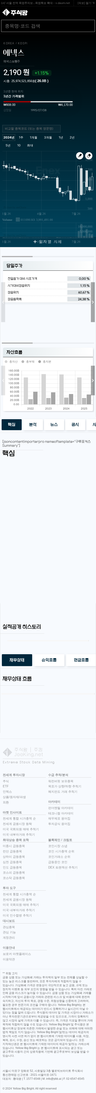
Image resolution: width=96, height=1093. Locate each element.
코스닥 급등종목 (14, 878)
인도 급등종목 (12, 867)
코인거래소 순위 (59, 856)
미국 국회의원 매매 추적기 (21, 829)
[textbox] (33, 128)
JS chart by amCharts (14, 207)
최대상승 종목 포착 (16, 840)
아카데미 (54, 801)
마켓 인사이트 (12, 812)
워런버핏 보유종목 (60, 781)
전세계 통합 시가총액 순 (19, 818)
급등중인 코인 (57, 862)
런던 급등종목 (12, 851)
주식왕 (19, 13)
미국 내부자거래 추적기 (19, 834)
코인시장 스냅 (57, 846)
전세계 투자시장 (14, 775)
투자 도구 (9, 888)
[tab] (12, 424)
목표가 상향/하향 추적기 (64, 786)
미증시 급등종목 (14, 846)
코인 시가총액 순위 (61, 851)
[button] (3, 302)
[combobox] (31, 128)
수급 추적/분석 (58, 775)
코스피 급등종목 (14, 872)
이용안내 (9, 947)
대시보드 (9, 921)
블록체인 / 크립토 (60, 840)
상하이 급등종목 (14, 856)
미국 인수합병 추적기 (17, 915)
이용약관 (9, 959)
